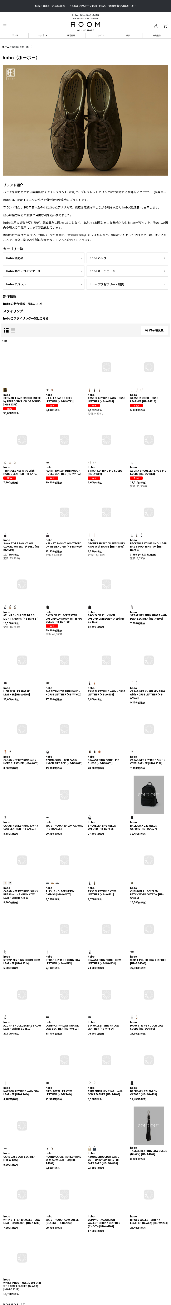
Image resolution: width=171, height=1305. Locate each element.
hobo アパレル (16, 284)
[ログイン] (155, 25)
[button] (5, 25)
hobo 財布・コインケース (23, 271)
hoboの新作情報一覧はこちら (23, 304)
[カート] (165, 25)
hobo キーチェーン (102, 271)
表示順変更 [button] (156, 330)
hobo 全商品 (14, 258)
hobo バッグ (98, 258)
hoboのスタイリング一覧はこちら (26, 318)
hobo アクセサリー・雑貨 (107, 284)
